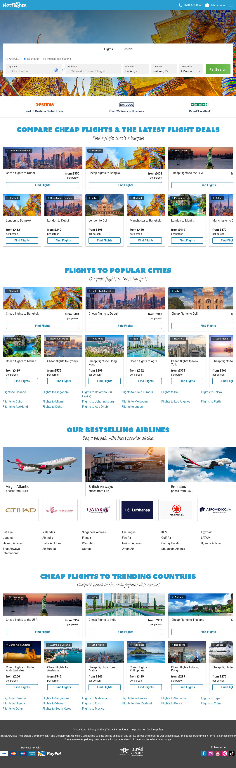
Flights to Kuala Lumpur (137, 392)
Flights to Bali (170, 392)
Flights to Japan (211, 698)
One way (14, 58)
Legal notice (138, 729)
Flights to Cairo (12, 401)
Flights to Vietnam (54, 703)
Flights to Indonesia (134, 698)
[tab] (108, 49)
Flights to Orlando (14, 392)
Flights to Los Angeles (175, 401)
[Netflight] (15, 5)
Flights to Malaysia (94, 698)
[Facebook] (203, 753)
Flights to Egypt (92, 703)
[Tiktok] (232, 753)
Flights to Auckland (15, 406)
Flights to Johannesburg (98, 401)
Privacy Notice (96, 729)
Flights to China (211, 703)
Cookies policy (155, 729)
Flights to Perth (211, 401)
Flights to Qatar (13, 708)
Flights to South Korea (56, 708)
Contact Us (79, 729)
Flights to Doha (52, 406)
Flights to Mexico (93, 708)
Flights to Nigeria (14, 703)
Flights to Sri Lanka (174, 698)
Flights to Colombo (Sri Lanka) (97, 394)
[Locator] (56, 70)
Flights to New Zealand (137, 703)
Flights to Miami (53, 401)
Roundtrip (33, 58)
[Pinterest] (225, 753)
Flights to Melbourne (135, 401)
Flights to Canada (14, 698)
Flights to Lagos (132, 406)
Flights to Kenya (171, 703)
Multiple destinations (59, 58)
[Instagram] (211, 753)
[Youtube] (218, 753)
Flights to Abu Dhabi (95, 406)
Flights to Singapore (55, 392)
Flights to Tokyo (211, 392)
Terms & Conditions (117, 729)
